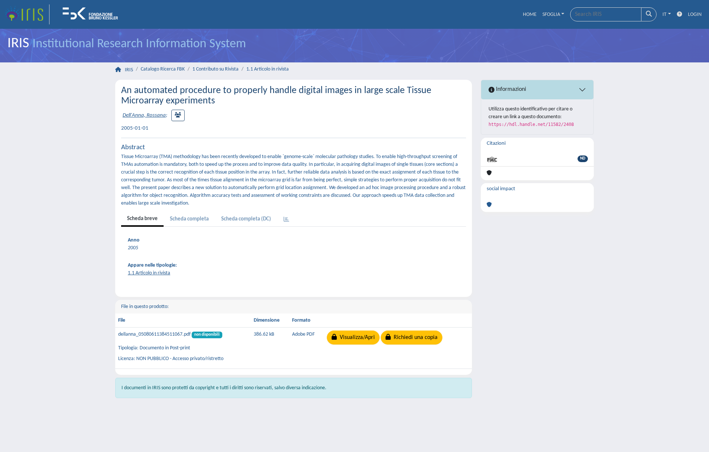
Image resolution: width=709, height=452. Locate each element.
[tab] (286, 220)
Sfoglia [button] (551, 14)
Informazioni (510, 89)
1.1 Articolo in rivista (267, 69)
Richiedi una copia (414, 337)
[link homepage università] (92, 14)
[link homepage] (26, 14)
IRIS (129, 70)
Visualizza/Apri (356, 337)
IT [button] (664, 14)
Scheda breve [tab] (142, 219)
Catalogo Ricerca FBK (163, 69)
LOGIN (695, 14)
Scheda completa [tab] (189, 219)
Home (530, 14)
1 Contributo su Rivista (215, 69)
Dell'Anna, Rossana (144, 115)
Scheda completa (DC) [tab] (246, 219)
